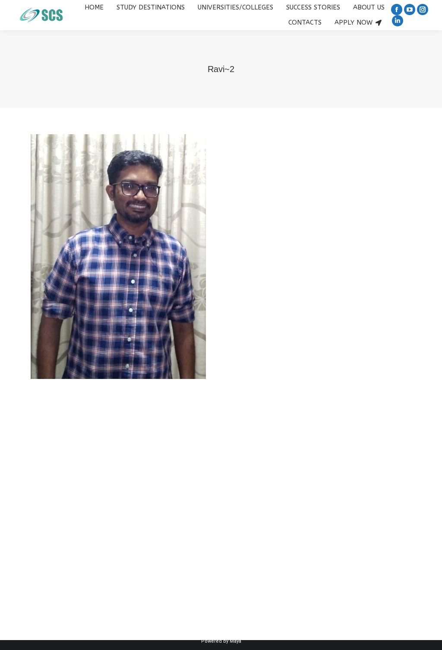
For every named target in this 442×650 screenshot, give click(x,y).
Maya (235, 641)
